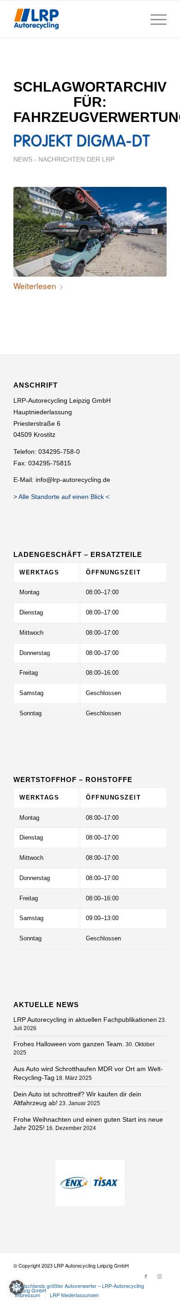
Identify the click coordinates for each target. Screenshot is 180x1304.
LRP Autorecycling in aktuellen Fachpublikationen (85, 1019)
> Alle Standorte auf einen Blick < (61, 496)
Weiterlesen (34, 285)
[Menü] (154, 18)
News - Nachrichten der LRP (63, 159)
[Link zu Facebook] (146, 1276)
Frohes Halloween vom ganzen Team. (68, 1044)
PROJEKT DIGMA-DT (81, 142)
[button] (16, 1287)
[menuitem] (154, 18)
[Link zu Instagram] (160, 1276)
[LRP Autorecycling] (36, 18)
